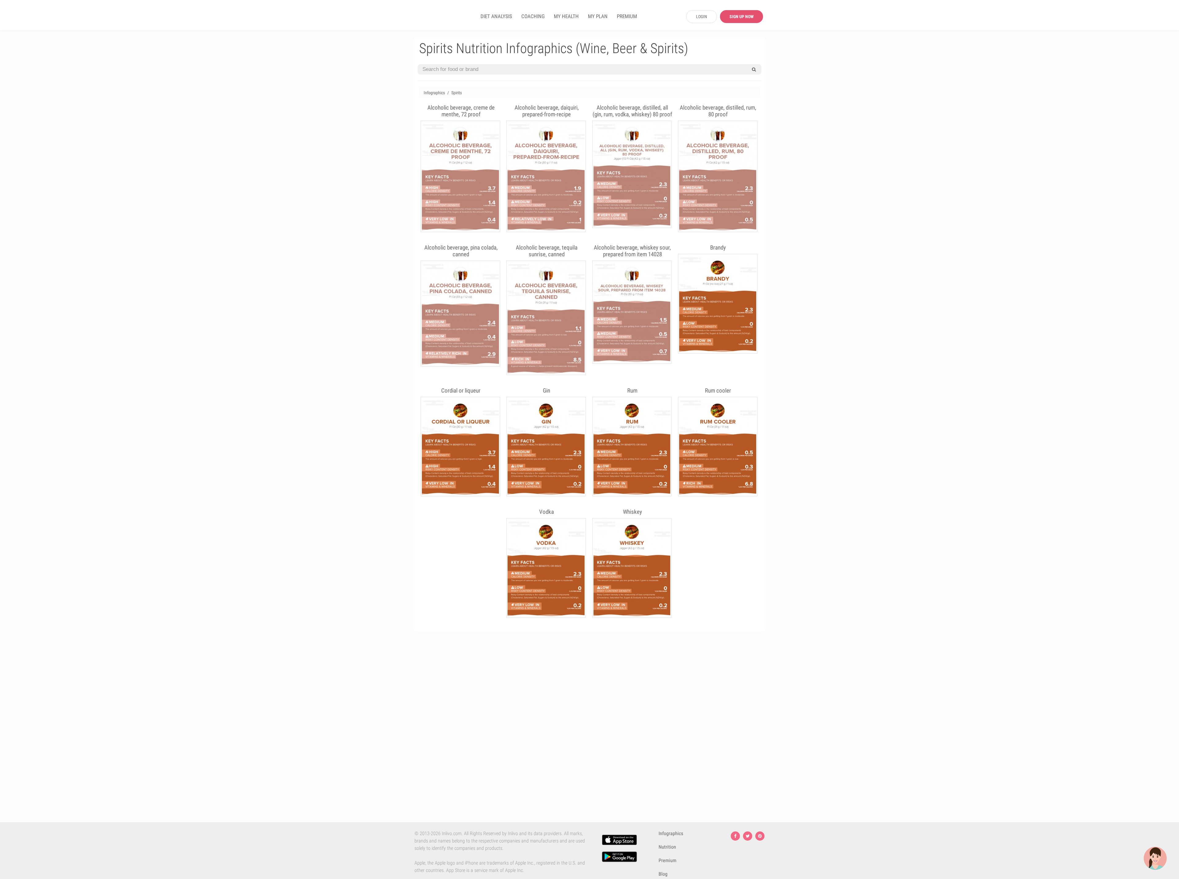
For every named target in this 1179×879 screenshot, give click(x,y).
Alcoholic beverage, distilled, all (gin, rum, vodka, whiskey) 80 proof (632, 111)
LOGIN (701, 16)
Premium (667, 860)
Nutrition (667, 847)
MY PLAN (598, 16)
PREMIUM (627, 16)
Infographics (434, 92)
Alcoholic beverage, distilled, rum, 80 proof (718, 111)
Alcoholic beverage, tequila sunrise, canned (547, 251)
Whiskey (632, 512)
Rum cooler (718, 390)
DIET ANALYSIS (496, 16)
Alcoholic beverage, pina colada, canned (461, 251)
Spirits (456, 92)
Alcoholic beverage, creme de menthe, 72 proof (461, 111)
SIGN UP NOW (741, 16)
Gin (546, 390)
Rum (632, 390)
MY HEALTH (566, 16)
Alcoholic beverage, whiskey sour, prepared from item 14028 (632, 251)
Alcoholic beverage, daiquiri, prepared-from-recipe (547, 111)
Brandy (718, 247)
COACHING (533, 16)
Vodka (546, 512)
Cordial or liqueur (461, 390)
